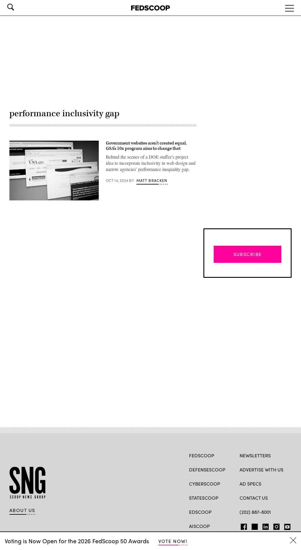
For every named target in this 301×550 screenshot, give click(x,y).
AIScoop (199, 526)
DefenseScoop (207, 469)
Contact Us (254, 498)
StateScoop (203, 498)
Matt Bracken (152, 180)
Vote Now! (172, 541)
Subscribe (247, 254)
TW (253, 526)
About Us (22, 510)
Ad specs (250, 484)
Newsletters (255, 455)
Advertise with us (261, 469)
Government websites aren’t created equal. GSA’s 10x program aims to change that (146, 145)
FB (242, 526)
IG (274, 526)
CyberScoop (204, 484)
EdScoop (200, 512)
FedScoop (201, 455)
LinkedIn (265, 526)
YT (286, 526)
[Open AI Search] (19, 7)
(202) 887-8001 (255, 512)
